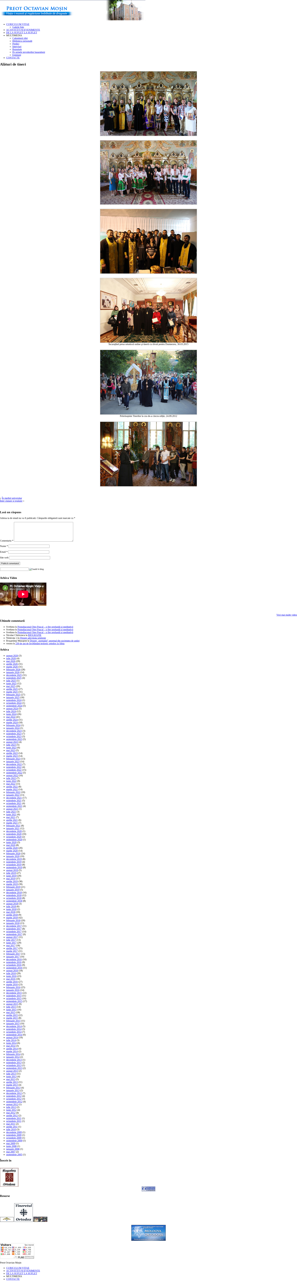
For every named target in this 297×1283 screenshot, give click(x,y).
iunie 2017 (11, 942)
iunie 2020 (11, 842)
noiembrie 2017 (14, 928)
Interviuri (16, 46)
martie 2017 (12, 951)
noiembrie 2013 (14, 1062)
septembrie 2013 (14, 1068)
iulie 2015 (11, 1006)
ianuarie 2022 (12, 795)
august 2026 (12, 655)
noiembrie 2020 (14, 834)
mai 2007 (10, 1151)
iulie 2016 (11, 973)
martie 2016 (12, 984)
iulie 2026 (11, 658)
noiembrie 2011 (13, 1118)
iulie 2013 (11, 1073)
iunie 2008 (11, 1146)
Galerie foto (18, 27)
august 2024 (12, 708)
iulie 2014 (11, 1040)
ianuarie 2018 (12, 923)
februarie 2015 (13, 1020)
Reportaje (17, 49)
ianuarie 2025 (12, 697)
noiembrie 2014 (14, 1029)
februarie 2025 (13, 694)
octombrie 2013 (14, 1065)
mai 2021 (10, 817)
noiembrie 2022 (14, 767)
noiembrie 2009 (14, 1135)
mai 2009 (10, 1143)
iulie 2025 (11, 680)
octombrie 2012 (14, 1098)
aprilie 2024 (12, 719)
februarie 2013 (13, 1087)
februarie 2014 (13, 1054)
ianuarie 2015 (12, 1023)
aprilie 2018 (12, 915)
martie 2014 (12, 1051)
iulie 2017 (11, 940)
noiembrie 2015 (14, 995)
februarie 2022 (13, 792)
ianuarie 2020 (12, 856)
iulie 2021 (11, 811)
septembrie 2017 (14, 934)
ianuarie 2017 (12, 956)
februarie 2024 (13, 725)
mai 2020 (10, 845)
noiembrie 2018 (14, 895)
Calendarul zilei (20, 38)
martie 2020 (12, 850)
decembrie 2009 (14, 1132)
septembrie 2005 (14, 1154)
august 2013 (12, 1071)
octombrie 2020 (14, 836)
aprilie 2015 (12, 1015)
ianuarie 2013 (12, 1090)
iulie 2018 (11, 906)
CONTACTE (13, 57)
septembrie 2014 (14, 1034)
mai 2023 (10, 750)
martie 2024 (12, 722)
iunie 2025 (11, 683)
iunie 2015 (11, 1009)
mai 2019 (10, 878)
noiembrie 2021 (14, 800)
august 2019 (12, 870)
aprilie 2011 (12, 1126)
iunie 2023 (11, 747)
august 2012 (12, 1104)
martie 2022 (12, 789)
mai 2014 (10, 1046)
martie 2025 (12, 692)
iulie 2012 (11, 1107)
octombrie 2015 (14, 998)
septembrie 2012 (14, 1101)
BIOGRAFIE (34, 635)
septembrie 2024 (14, 705)
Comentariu (6, 540)
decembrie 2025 (14, 675)
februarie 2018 (13, 920)
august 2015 (12, 1004)
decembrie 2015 (14, 993)
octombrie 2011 (13, 1121)
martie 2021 (12, 823)
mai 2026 (10, 661)
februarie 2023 (13, 758)
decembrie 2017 (14, 926)
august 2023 (12, 742)
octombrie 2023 (14, 736)
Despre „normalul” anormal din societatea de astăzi (55, 640)
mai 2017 (10, 945)
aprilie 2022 (12, 786)
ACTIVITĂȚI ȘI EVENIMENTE (23, 29)
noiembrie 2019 (14, 862)
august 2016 (12, 970)
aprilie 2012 (12, 1115)
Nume (4, 546)
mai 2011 (10, 1124)
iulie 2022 (11, 778)
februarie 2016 (13, 987)
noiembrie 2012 (14, 1096)
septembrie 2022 (14, 772)
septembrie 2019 (14, 867)
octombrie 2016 (14, 965)
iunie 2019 (11, 875)
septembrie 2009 (14, 1140)
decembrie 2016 (14, 959)
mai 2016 (10, 979)
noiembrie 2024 (14, 700)
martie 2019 (12, 884)
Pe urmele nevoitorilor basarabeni (28, 52)
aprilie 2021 (12, 820)
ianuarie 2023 (12, 761)
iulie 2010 (11, 1129)
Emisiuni (16, 55)
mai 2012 (10, 1112)
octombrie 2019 (14, 864)
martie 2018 (12, 917)
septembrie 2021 (14, 806)
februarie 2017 (13, 954)
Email (4, 552)
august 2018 (12, 903)
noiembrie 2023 (14, 733)
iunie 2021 (11, 814)
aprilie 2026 (12, 664)
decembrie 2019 (14, 859)
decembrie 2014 (14, 1026)
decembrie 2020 (14, 831)
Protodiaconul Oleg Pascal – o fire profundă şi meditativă (45, 626)
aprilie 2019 (12, 881)
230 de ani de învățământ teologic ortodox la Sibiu (40, 643)
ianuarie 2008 (12, 1149)
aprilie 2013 (12, 1082)
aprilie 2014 (12, 1048)
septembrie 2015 (14, 1001)
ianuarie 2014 (12, 1057)
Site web (4, 557)
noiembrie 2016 (14, 962)
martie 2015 (12, 1018)
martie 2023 (12, 756)
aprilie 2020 (12, 848)
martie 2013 (12, 1085)
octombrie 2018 (14, 898)
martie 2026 (12, 666)
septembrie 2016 (14, 967)
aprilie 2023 (12, 753)
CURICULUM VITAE (17, 24)
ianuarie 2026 (12, 672)
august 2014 (12, 1037)
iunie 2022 (11, 781)
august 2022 (12, 775)
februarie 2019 (13, 887)
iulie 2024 (11, 711)
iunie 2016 (11, 976)
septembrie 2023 (14, 739)
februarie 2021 (13, 825)
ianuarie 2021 (12, 828)
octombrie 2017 (14, 931)
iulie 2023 (11, 744)
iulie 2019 (11, 873)
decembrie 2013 (14, 1059)
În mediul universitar (12, 498)
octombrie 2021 (14, 803)
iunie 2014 (11, 1043)
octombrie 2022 (14, 770)
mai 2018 (10, 912)
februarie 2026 (13, 669)
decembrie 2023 (14, 731)
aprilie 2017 (12, 948)
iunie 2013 (11, 1076)
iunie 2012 (11, 1110)
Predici (15, 43)
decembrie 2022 (14, 764)
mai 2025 (10, 686)
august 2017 (12, 937)
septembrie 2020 (14, 839)
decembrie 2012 (14, 1093)
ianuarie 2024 (12, 728)
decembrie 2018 (14, 892)
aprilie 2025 (12, 689)
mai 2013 (10, 1079)
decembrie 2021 (14, 797)
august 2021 (12, 809)
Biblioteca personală (22, 41)
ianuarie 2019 (12, 889)
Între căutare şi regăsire (11, 501)
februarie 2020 (13, 853)
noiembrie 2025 (14, 678)
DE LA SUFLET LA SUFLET (21, 32)
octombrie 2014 (14, 1032)
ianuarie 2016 (12, 990)
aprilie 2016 (12, 981)
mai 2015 (10, 1012)
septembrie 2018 (14, 901)
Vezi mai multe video (286, 615)
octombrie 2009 (14, 1138)
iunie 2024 (11, 714)
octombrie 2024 (14, 703)
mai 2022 (10, 783)
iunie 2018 (11, 909)
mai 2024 (10, 717)
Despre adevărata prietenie (33, 638)
